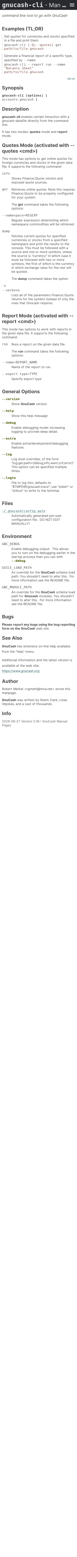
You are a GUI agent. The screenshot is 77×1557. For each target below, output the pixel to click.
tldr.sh (71, 78)
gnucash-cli (34, 5)
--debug (9, 423)
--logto (9, 478)
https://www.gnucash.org (20, 671)
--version (11, 399)
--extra (9, 438)
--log (7, 454)
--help (8, 411)
